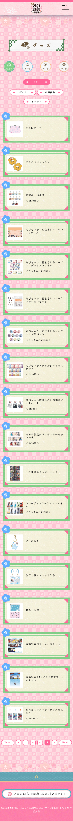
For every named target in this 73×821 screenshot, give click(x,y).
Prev (7, 742)
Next (65, 742)
